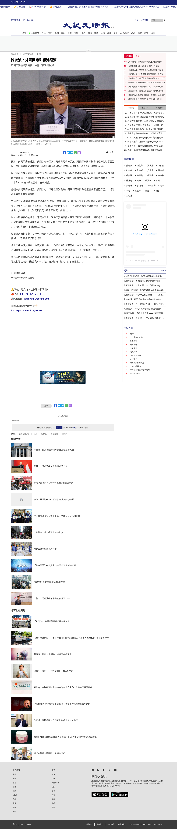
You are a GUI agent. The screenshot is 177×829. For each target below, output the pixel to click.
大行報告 (133, 359)
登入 (59, 428)
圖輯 (53, 803)
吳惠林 (129, 185)
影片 (14, 774)
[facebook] (98, 770)
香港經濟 (54, 434)
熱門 (50, 33)
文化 (116, 33)
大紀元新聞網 (27, 54)
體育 (140, 33)
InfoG (82, 33)
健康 (109, 33)
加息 (35, 434)
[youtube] (115, 770)
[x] (109, 770)
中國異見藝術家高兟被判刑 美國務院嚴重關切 (146, 82)
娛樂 (153, 33)
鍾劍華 (140, 165)
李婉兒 (140, 185)
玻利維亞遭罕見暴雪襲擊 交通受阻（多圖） (145, 99)
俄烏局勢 (133, 352)
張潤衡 (148, 180)
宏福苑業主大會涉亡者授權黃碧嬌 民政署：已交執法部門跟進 (145, 141)
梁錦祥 (140, 170)
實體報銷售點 (28, 20)
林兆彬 (129, 180)
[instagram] (92, 770)
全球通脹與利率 (136, 337)
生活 (103, 33)
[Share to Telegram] (71, 152)
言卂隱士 (151, 185)
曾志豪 (129, 165)
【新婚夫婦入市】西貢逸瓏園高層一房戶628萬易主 (146, 74)
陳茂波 (64, 434)
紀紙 (133, 33)
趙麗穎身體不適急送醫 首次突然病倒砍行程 (145, 91)
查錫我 (148, 190)
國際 (70, 33)
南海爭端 (133, 345)
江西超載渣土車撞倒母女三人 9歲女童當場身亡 (146, 87)
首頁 (24, 33)
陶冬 (128, 190)
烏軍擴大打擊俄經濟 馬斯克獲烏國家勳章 (145, 62)
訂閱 (74, 428)
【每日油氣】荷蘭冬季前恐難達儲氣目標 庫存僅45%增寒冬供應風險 (146, 70)
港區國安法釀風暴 (137, 363)
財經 (76, 33)
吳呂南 (150, 170)
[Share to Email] (79, 152)
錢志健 (129, 170)
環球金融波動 (24, 434)
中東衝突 (133, 348)
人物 (14, 812)
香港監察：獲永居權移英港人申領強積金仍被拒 (146, 146)
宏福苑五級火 (135, 373)
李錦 (158, 180)
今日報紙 (16, 770)
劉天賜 (150, 165)
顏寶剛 (140, 175)
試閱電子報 (15, 20)
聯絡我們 (100, 824)
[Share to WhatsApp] (75, 152)
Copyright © (133, 824)
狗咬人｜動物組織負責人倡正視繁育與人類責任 (146, 133)
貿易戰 (44, 434)
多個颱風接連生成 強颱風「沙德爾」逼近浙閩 (146, 95)
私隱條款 (121, 824)
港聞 (57, 33)
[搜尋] (165, 20)
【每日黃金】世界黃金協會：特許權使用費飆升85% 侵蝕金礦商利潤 (146, 113)
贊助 (136, 20)
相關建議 (89, 824)
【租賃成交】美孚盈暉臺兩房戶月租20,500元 (146, 78)
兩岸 (63, 33)
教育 (146, 33)
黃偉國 (129, 175)
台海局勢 (133, 341)
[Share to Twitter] (68, 152)
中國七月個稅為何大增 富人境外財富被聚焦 (146, 129)
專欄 (90, 33)
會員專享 (35, 33)
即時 (44, 33)
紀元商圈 (144, 20)
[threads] (104, 770)
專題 (14, 803)
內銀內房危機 (135, 355)
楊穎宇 (150, 175)
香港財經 (14, 54)
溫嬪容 (138, 190)
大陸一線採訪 (135, 366)
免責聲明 (110, 824)
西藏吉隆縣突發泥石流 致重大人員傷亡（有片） (145, 121)
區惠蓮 (129, 196)
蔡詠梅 (161, 175)
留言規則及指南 (15, 420)
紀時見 (132, 334)
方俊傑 (161, 165)
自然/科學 (124, 33)
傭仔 (139, 180)
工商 (53, 807)
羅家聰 (161, 170)
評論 (96, 33)
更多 (158, 190)
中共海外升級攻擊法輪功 (140, 370)
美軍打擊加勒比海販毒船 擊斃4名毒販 (143, 66)
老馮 (162, 185)
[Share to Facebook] (64, 152)
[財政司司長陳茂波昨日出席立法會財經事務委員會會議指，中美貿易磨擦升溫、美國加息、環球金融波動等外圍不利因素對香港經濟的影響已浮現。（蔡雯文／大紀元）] (63, 104)
